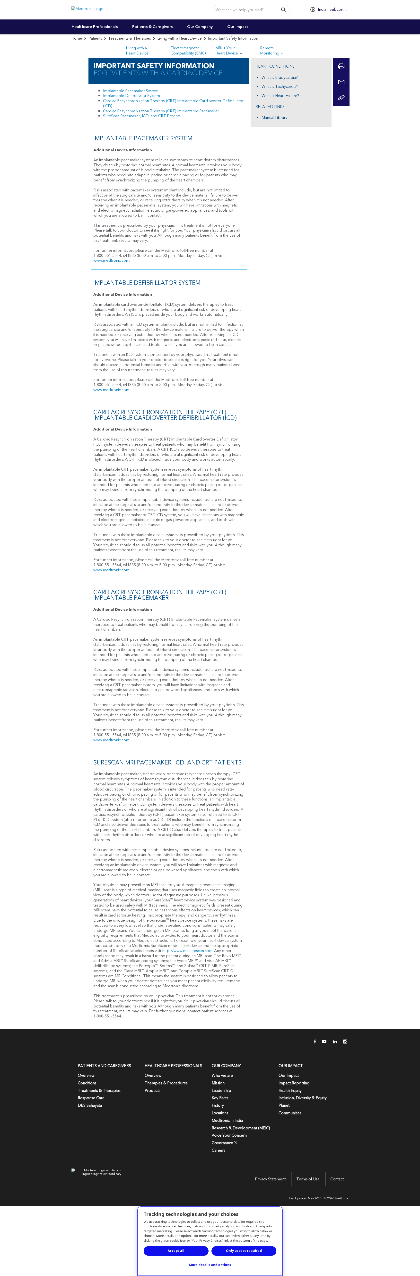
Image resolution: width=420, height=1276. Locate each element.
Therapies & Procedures (166, 1083)
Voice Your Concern (229, 1135)
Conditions (87, 1083)
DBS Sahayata (90, 1105)
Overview (86, 1075)
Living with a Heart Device (179, 38)
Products (152, 1090)
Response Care (91, 1098)
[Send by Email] (341, 82)
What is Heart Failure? (280, 96)
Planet (284, 1105)
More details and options (210, 1265)
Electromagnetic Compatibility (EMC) (188, 51)
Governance (222, 1143)
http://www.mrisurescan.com (187, 950)
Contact (337, 1179)
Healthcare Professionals (95, 26)
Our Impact (237, 26)
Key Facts (220, 1098)
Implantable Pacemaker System (130, 91)
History (218, 1105)
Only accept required (244, 1251)
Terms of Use (308, 1179)
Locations (220, 1113)
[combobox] (244, 9)
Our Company (200, 26)
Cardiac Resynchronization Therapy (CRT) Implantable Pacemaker (161, 111)
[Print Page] (341, 66)
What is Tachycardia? (280, 86)
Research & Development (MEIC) (241, 1128)
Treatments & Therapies (129, 38)
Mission (218, 1083)
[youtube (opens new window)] (322, 1041)
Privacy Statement (270, 1179)
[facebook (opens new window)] (312, 1041)
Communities (290, 1113)
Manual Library (274, 117)
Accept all (176, 1251)
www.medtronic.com (111, 260)
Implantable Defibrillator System (131, 95)
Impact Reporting (294, 1083)
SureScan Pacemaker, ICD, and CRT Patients (142, 116)
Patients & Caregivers (152, 26)
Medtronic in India (227, 1120)
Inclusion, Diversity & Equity (303, 1098)
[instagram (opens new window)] (343, 1041)
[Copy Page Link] (341, 97)
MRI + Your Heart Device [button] (227, 51)
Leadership (221, 1090)
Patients (95, 38)
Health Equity (290, 1090)
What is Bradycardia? (280, 77)
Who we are (222, 1075)
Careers (218, 1150)
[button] (283, 9)
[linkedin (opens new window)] (333, 1041)
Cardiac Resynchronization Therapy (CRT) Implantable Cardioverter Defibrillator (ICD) (173, 103)
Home (76, 38)
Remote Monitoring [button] (270, 51)
